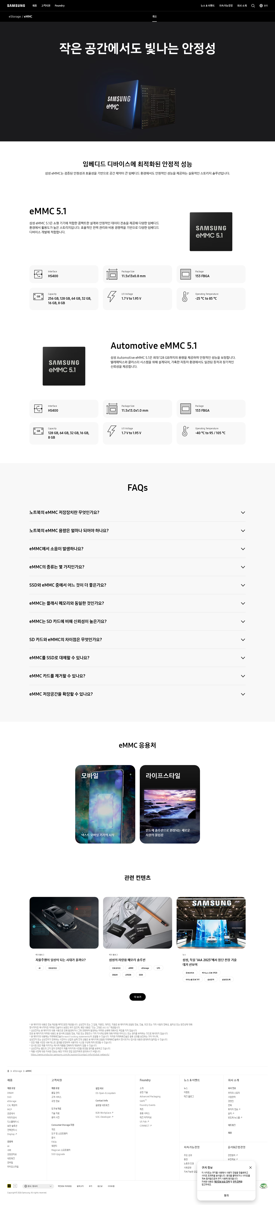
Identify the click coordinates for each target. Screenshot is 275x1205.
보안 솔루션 (12, 1125)
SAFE (143, 1101)
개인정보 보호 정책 (222, 1181)
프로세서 (11, 1113)
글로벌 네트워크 (102, 1105)
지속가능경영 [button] (226, 5)
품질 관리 (55, 1093)
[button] (38, 1186)
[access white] (15, 1186)
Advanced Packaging (150, 1096)
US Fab (143, 1121)
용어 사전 (55, 1117)
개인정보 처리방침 (65, 1186)
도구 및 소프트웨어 (59, 1133)
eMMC (131, 968)
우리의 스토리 (234, 1093)
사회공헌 (187, 1167)
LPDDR (128, 975)
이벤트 (187, 1092)
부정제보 (231, 1159)
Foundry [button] (60, 5)
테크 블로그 (189, 1096)
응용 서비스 (145, 1113)
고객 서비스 (56, 1097)
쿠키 (90, 1186)
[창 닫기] (250, 1167)
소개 (141, 1088)
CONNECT (144, 1125)
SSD (9, 1097)
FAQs (53, 1141)
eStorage (15, 16)
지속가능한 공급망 (191, 1171)
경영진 (231, 1101)
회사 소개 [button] (242, 5)
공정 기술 (144, 1092)
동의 (226, 1195)
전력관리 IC (12, 1130)
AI (40, 968)
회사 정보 (232, 1088)
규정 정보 (55, 1101)
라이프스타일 (13, 1166)
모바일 (10, 1162)
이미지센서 (12, 1117)
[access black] (9, 1186)
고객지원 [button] (45, 5)
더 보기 (137, 997)
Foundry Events (147, 1105)
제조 (141, 1109)
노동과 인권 (189, 1163)
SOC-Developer (103, 1116)
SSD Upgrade (58, 1154)
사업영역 (232, 1097)
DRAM (114, 975)
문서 (53, 1137)
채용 (230, 1132)
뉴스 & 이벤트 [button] (208, 5)
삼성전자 (210, 979)
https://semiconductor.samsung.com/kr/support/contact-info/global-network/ (70, 1054)
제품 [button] (34, 5)
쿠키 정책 (237, 1181)
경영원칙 (231, 1155)
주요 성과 (188, 1155)
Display (11, 1134)
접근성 (100, 1186)
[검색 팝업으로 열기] (253, 6)
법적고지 (80, 1186)
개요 (154, 16)
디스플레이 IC (13, 1121)
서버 (9, 1150)
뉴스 (186, 1088)
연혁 (230, 1105)
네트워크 (11, 1158)
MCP (9, 1109)
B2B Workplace (103, 1112)
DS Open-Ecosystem (106, 1093)
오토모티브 (52, 968)
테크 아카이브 (146, 1117)
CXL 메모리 (12, 1105)
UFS (158, 968)
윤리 (230, 1113)
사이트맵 (111, 1186)
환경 (186, 1159)
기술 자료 (55, 1113)
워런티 (54, 1146)
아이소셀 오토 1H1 (193, 979)
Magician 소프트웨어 (60, 1150)
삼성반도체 (226, 979)
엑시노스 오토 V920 (209, 972)
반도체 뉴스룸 (234, 1117)
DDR (141, 975)
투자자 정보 (233, 1109)
